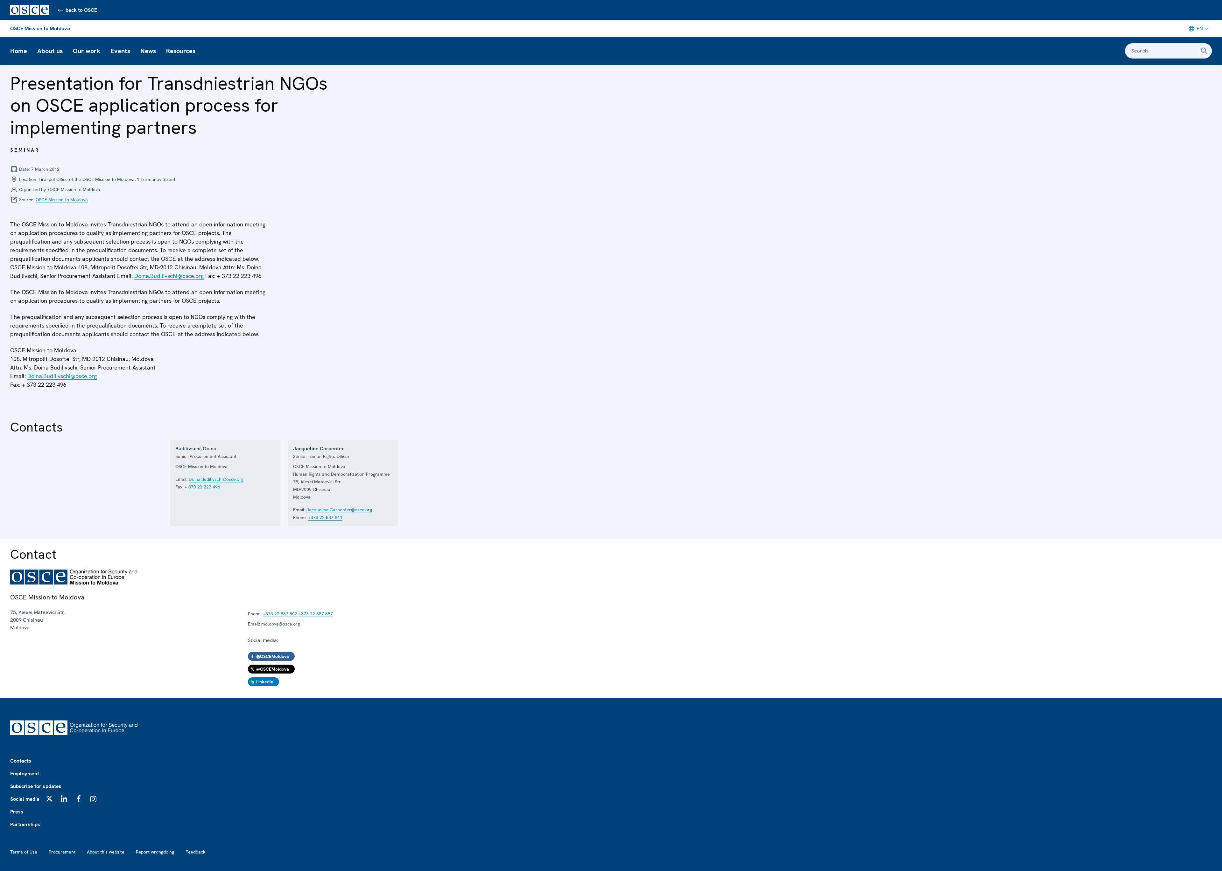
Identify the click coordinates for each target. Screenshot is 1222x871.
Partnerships (25, 824)
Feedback (195, 852)
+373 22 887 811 (325, 517)
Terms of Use (23, 852)
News (148, 51)
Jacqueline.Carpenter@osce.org (339, 510)
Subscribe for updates (35, 786)
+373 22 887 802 (280, 614)
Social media (24, 799)
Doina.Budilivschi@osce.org (169, 276)
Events (120, 51)
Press (16, 811)
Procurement (62, 852)
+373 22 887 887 (315, 614)
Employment (24, 773)
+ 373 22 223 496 (202, 487)
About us (50, 51)
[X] (49, 798)
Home (18, 51)
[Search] (1204, 51)
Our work (86, 51)
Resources (180, 51)
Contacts (20, 760)
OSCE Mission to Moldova (40, 28)
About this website (105, 852)
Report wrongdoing (155, 852)
